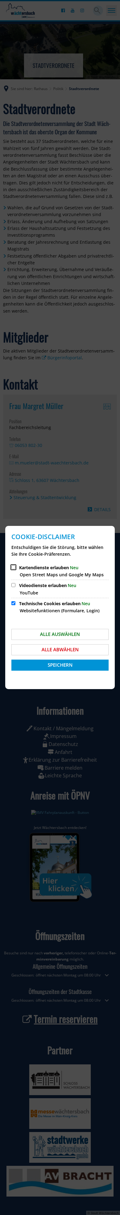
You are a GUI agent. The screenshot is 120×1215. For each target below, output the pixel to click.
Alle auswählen (60, 634)
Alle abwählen (60, 649)
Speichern (60, 665)
